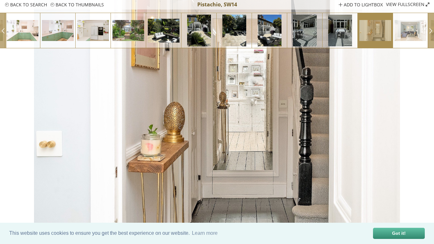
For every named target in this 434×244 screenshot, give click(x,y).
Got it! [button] (399, 233)
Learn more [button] (205, 233)
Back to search (28, 5)
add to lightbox (362, 5)
